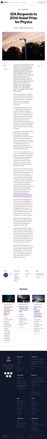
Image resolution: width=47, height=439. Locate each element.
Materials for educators (36, 394)
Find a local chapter (21, 381)
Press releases (20, 412)
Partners (19, 371)
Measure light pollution (22, 388)
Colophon (16, 436)
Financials (33, 408)
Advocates (19, 359)
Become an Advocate (21, 383)
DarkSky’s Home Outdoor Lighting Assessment (22, 386)
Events (32, 368)
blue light (27, 273)
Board (18, 367)
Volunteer (19, 379)
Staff (17, 27)
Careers (33, 412)
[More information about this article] (32, 28)
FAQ (32, 388)
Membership (20, 418)
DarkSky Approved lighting (37, 361)
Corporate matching (35, 430)
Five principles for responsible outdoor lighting (37, 382)
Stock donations (34, 428)
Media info (19, 414)
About (33, 398)
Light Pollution (25, 9)
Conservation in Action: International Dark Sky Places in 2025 (8, 311)
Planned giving (34, 426)
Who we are (10, 2)
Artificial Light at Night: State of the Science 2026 (23, 309)
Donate (33, 421)
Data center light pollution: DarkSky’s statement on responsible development (38, 312)
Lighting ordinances (35, 384)
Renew (18, 421)
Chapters (19, 363)
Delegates (19, 361)
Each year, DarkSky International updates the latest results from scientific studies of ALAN (23, 320)
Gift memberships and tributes (38, 424)
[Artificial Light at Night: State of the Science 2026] (23, 298)
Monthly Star (19, 408)
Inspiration (19, 410)
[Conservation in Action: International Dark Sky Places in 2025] (8, 298)
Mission (33, 401)
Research (33, 386)
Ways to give (34, 418)
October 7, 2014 (25, 27)
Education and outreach (36, 366)
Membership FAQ (21, 424)
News (19, 9)
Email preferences (21, 426)
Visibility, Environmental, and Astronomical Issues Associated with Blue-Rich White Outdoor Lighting (22, 194)
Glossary (33, 390)
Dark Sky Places (20, 403)
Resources (34, 375)
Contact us (33, 414)
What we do (17, 2)
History (33, 406)
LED (26, 276)
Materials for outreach (36, 392)
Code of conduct (35, 410)
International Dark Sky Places (37, 359)
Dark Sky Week (20, 404)
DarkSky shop (34, 423)
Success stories (34, 404)
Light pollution (20, 406)
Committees (19, 369)
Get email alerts (20, 377)
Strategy (33, 403)
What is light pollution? (36, 377)
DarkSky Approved (21, 401)
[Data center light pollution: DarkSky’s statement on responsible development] (38, 298)
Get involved (23, 2)
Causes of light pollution (36, 379)
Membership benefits (21, 423)
